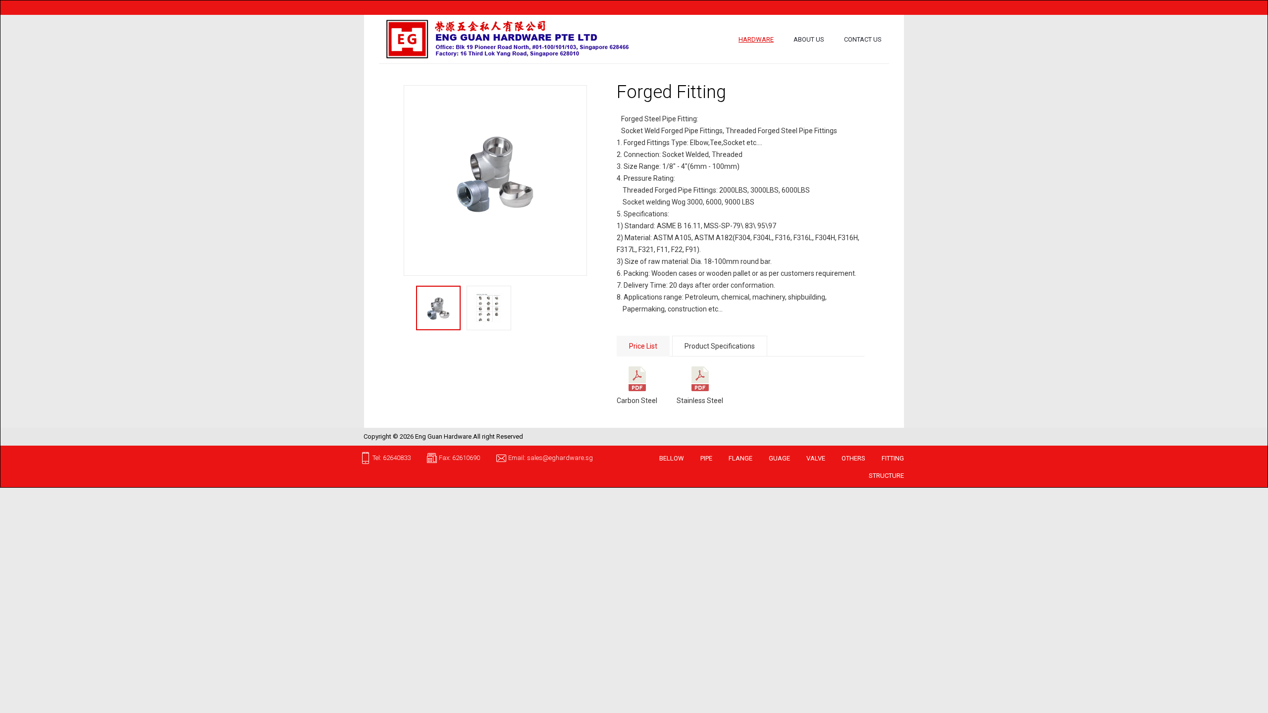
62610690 (466, 457)
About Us (808, 39)
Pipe (706, 458)
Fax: (445, 457)
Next (578, 181)
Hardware (756, 39)
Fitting (893, 458)
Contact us (863, 39)
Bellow (671, 458)
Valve (815, 458)
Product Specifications (720, 346)
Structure (886, 475)
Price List (643, 346)
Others (853, 458)
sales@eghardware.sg (560, 457)
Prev (412, 181)
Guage (779, 458)
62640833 (397, 457)
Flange (740, 458)
